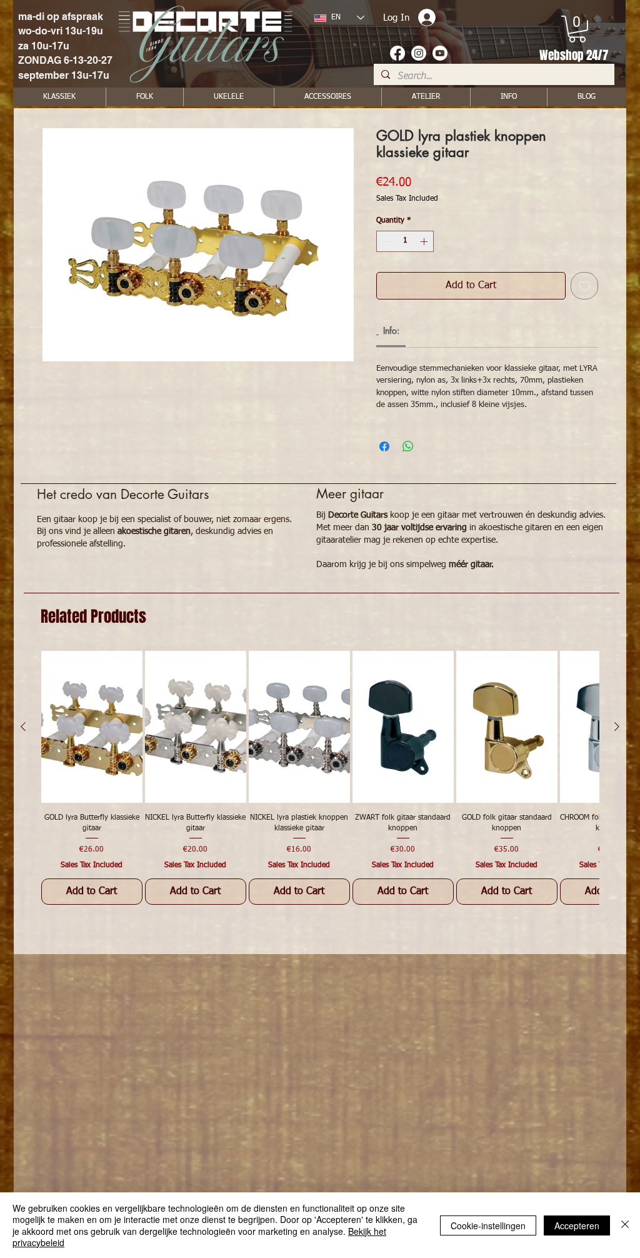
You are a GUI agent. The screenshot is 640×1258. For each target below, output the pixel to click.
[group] (320, 777)
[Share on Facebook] (384, 446)
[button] (577, 29)
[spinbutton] (405, 241)
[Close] (625, 1225)
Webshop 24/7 (573, 55)
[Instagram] (418, 53)
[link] (391, 330)
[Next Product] (616, 726)
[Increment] (425, 241)
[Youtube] (440, 53)
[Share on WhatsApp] (408, 446)
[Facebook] (397, 53)
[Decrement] (385, 241)
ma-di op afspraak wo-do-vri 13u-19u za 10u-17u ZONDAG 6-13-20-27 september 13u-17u (65, 46)
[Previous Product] (23, 726)
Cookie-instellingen (488, 1225)
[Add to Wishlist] (584, 285)
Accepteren (576, 1225)
